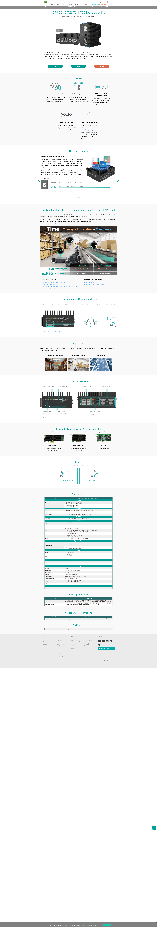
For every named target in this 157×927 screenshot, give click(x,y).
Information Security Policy (47, 643)
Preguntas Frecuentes (88, 640)
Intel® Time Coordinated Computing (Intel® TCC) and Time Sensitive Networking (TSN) (90, 128)
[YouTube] (107, 640)
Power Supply (59, 645)
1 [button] (72, 197)
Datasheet (78, 66)
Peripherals (59, 647)
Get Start (55, 66)
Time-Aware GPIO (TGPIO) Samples (52, 331)
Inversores (45, 644)
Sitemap (87, 664)
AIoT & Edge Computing (61, 639)
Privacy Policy (71, 664)
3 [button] (75, 197)
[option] (78, 174)
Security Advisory (87, 641)
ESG (43, 641)
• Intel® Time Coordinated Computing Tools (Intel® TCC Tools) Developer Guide (60, 286)
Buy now (102, 66)
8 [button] (85, 197)
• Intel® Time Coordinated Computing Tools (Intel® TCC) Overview (57, 282)
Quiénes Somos (46, 639)
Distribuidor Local (46, 655)
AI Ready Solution (73, 643)
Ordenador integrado (60, 641)
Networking (59, 640)
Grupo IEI (44, 640)
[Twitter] (103, 640)
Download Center (60, 656)
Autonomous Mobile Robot (75, 640)
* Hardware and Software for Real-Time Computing (51, 223)
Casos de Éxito (59, 653)
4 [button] (77, 197)
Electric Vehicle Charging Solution (76, 641)
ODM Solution (72, 639)
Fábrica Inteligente (73, 647)
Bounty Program (87, 643)
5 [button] (79, 197)
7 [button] (83, 197)
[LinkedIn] (111, 640)
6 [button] (81, 197)
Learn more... (43, 417)
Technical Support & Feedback (89, 639)
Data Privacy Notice (83, 925)
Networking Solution (74, 644)
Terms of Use (82, 664)
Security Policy (76, 664)
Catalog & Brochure (60, 655)
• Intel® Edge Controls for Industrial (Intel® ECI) (95, 284)
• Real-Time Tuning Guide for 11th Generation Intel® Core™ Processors (58, 288)
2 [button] (74, 197)
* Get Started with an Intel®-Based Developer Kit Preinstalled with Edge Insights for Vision (61, 191)
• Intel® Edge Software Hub (90, 282)
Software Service (87, 644)
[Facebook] (99, 640)
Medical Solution (73, 645)
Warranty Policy (87, 645)
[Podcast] (99, 644)
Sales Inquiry (45, 653)
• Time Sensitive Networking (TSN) (49, 284)
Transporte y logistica (74, 648)
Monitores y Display (60, 644)
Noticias (58, 657)
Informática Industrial (60, 643)
